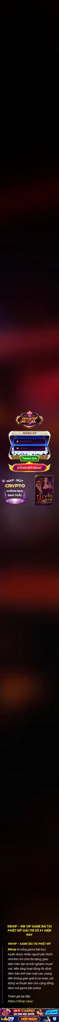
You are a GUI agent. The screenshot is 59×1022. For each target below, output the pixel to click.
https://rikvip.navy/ (20, 1001)
